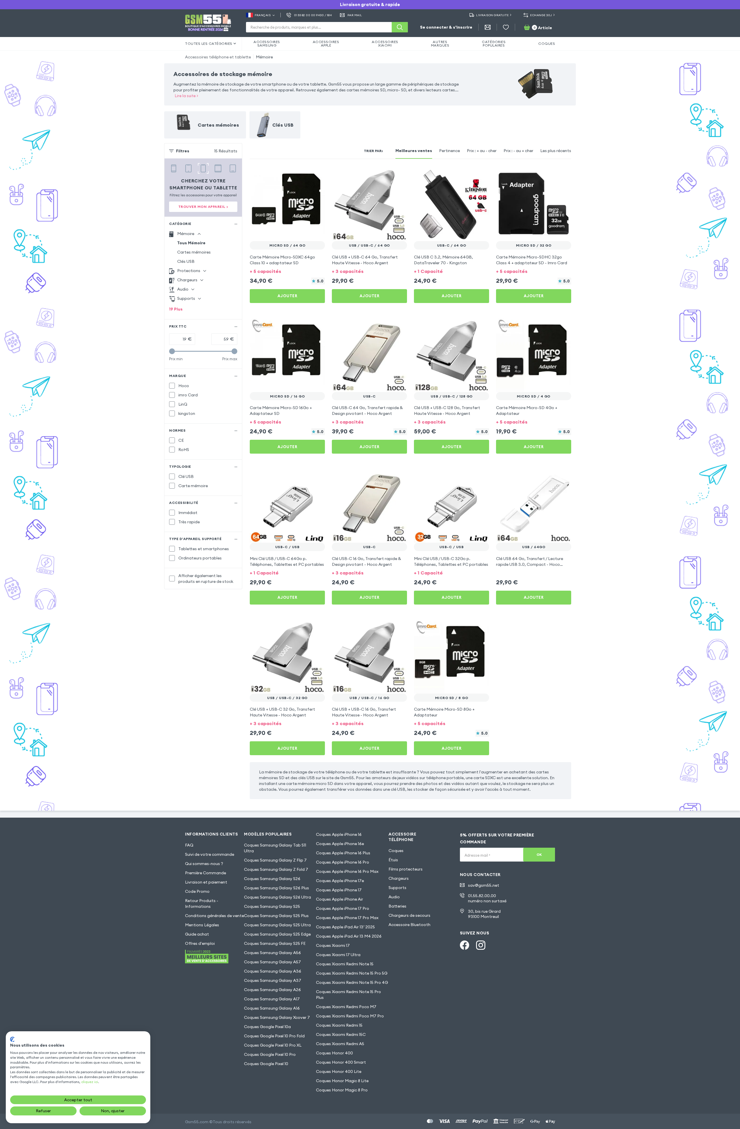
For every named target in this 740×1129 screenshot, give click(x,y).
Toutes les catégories (208, 43)
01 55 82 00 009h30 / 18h (313, 15)
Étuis (393, 859)
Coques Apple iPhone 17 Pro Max (347, 917)
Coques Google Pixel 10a (267, 1026)
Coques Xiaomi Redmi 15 (339, 1025)
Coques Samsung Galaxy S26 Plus (276, 887)
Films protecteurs (405, 869)
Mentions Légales (202, 924)
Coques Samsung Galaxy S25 (272, 906)
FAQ (189, 845)
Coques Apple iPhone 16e (340, 843)
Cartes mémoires (194, 252)
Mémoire (264, 57)
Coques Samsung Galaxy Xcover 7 (277, 1017)
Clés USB (186, 261)
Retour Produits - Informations (201, 903)
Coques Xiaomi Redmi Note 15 (344, 964)
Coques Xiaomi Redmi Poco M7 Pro (350, 1016)
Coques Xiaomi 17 (333, 945)
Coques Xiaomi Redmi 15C (341, 1034)
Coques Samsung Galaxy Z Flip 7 (275, 860)
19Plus (176, 309)
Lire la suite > (186, 95)
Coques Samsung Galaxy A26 (272, 989)
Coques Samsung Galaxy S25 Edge (277, 934)
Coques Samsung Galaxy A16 (272, 1008)
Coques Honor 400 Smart (341, 1062)
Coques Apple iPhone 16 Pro (342, 862)
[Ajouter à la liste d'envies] (316, 174)
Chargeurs (398, 878)
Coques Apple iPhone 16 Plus (343, 852)
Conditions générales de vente (214, 915)
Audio (394, 896)
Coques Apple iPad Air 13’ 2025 (345, 927)
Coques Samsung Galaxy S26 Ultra (277, 897)
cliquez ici (89, 1082)
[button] (287, 271)
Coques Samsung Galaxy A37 (272, 980)
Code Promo (197, 891)
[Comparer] (305, 174)
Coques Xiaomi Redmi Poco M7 (346, 1006)
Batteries (397, 906)
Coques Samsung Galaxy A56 (272, 952)
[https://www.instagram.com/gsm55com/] (480, 945)
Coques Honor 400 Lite (338, 1071)
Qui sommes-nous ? (204, 863)
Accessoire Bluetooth (409, 924)
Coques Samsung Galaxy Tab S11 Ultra (275, 847)
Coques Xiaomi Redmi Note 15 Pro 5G (351, 973)
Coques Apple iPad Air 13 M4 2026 (349, 936)
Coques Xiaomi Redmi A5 (340, 1043)
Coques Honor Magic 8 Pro (342, 1090)
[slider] (172, 351)
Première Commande (205, 872)
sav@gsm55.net (483, 885)
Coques (396, 850)
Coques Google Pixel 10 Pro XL (272, 1045)
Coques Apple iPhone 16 (339, 834)
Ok (539, 854)
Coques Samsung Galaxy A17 (272, 998)
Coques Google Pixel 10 (266, 1063)
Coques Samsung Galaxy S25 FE (275, 943)
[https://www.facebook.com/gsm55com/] (464, 945)
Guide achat (197, 934)
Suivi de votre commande (209, 854)
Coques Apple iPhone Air (339, 899)
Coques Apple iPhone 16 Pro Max (347, 871)
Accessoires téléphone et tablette (218, 57)
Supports (397, 887)
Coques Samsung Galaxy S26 (272, 878)
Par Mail (354, 15)
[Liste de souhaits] (506, 27)
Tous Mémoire (191, 242)
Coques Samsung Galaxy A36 (272, 971)
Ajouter (287, 295)
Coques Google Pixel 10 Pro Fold (274, 1036)
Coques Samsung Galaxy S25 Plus (276, 915)
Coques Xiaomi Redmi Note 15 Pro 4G (352, 982)
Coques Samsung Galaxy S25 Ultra (277, 924)
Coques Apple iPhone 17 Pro (342, 908)
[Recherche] (400, 27)
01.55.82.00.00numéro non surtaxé (487, 898)
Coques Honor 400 (334, 1053)
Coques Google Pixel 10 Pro (270, 1054)
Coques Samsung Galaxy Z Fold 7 (276, 869)
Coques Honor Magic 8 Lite (342, 1080)
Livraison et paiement (206, 882)
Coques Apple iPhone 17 (339, 890)
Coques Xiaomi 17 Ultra (338, 954)
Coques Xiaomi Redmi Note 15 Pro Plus (348, 994)
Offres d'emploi (200, 943)
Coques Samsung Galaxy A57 (272, 961)
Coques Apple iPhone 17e (340, 880)
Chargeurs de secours (409, 915)
